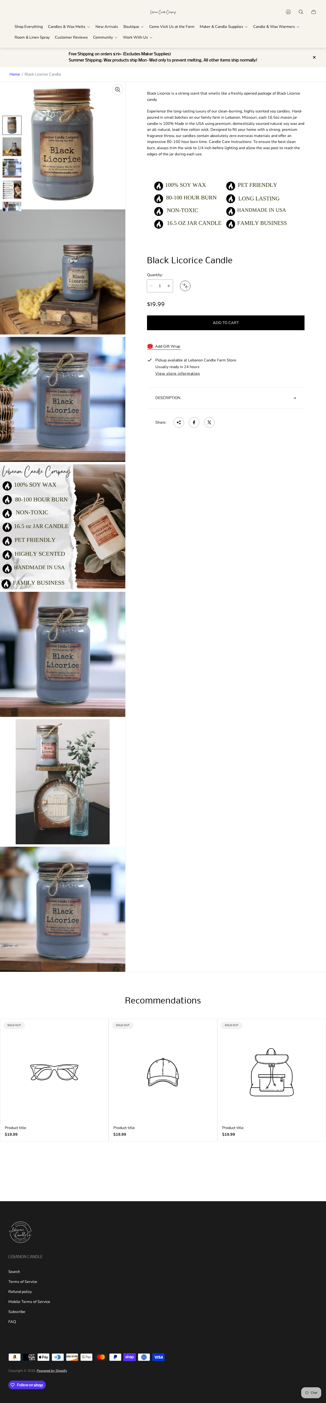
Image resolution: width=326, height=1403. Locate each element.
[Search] (301, 12)
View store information (177, 373)
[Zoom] (117, 89)
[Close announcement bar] (314, 57)
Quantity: (155, 275)
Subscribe (16, 1311)
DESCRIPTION (167, 397)
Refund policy (20, 1291)
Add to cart (226, 322)
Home (15, 74)
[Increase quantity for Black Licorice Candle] (169, 286)
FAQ (12, 1321)
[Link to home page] (20, 1232)
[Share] (179, 422)
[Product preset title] (54, 1072)
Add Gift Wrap (167, 346)
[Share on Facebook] (194, 422)
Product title (15, 1128)
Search (14, 1271)
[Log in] (288, 12)
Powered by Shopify (52, 1370)
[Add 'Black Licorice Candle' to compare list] (185, 286)
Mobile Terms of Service (29, 1301)
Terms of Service (22, 1281)
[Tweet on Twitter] (209, 422)
